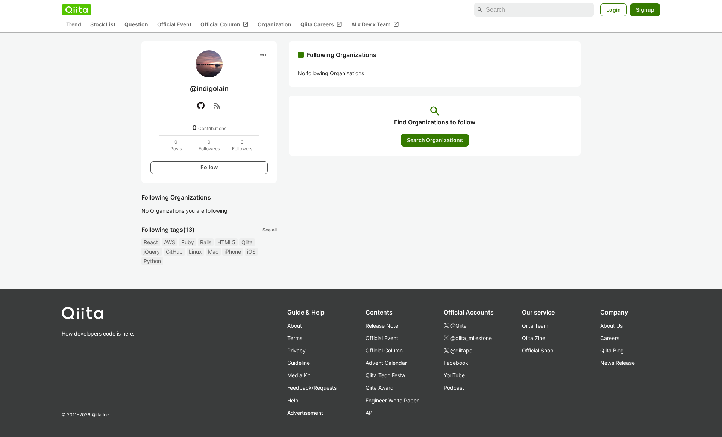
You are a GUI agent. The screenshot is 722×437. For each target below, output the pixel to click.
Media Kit (298, 375)
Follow (209, 167)
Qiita (247, 242)
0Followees (209, 145)
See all (269, 230)
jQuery (152, 251)
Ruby (187, 242)
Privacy (296, 350)
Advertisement (305, 413)
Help (293, 400)
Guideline (298, 363)
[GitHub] (201, 105)
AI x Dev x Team (375, 24)
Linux (195, 251)
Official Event (174, 24)
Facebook (456, 363)
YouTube (454, 375)
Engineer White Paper (392, 400)
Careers (609, 338)
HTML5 (226, 242)
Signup (645, 9)
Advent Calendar (386, 363)
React (151, 242)
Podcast (454, 387)
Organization (274, 24)
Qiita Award (380, 387)
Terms (294, 338)
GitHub (174, 251)
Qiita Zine (533, 338)
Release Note (382, 325)
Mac (213, 251)
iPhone (232, 251)
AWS (169, 242)
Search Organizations (435, 140)
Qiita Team (535, 325)
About (294, 325)
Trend (73, 24)
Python (152, 261)
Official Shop (538, 350)
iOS (251, 251)
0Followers (242, 145)
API (370, 413)
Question (136, 24)
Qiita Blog (612, 350)
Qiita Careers (321, 24)
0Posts (176, 145)
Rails (205, 242)
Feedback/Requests (312, 387)
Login (613, 9)
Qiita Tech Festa (385, 375)
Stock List (102, 24)
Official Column (224, 24)
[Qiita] (76, 9)
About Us (611, 325)
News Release (617, 363)
